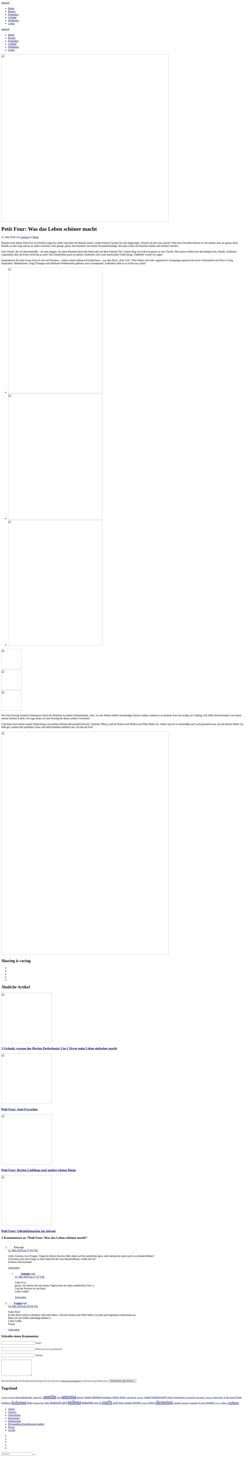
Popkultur (13, 14)
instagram (209, 1398)
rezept (144, 1403)
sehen (151, 1402)
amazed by (38, 1397)
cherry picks (118, 1397)
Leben (11, 23)
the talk (201, 1403)
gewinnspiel (190, 1398)
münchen (88, 1402)
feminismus (179, 1397)
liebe (47, 1403)
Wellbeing (13, 20)
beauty (80, 1397)
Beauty (12, 11)
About (11, 1409)
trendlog (210, 1402)
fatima (170, 1397)
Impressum (14, 1418)
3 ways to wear (8, 1397)
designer (140, 1398)
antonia (69, 1396)
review (137, 1402)
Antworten (13, 1267)
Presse (11, 1427)
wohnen (233, 1402)
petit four (118, 1402)
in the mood (229, 1397)
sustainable (193, 1403)
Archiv (11, 1430)
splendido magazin (180, 1403)
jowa (238, 1397)
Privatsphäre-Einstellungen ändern (26, 1424)
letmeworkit (38, 1403)
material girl (58, 1402)
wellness (224, 1403)
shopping (164, 1402)
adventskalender (23, 1397)
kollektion (6, 1403)
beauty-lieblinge (93, 1397)
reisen (128, 1402)
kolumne (19, 1402)
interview (218, 1397)
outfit (107, 1402)
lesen (29, 1402)
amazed (5, 2)
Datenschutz (14, 1421)
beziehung (107, 1397)
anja (59, 1397)
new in (97, 1402)
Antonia (25, 237)
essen (147, 1397)
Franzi (18, 1303)
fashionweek (159, 1397)
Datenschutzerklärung (71, 1381)
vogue (217, 1403)
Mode (11, 8)
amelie (49, 1396)
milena (74, 1402)
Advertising (14, 1415)
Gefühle (12, 17)
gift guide (200, 1397)
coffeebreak (131, 1397)
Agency (12, 1412)
